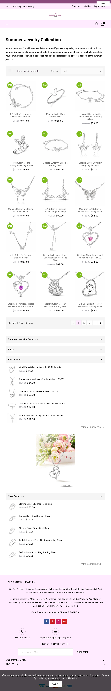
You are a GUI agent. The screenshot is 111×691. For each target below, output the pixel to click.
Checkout (76, 6)
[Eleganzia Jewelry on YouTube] (64, 620)
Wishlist (87, 6)
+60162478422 (22, 637)
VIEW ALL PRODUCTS (92, 427)
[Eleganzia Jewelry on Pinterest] (52, 620)
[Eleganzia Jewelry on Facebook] (46, 620)
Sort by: (55, 71)
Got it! (55, 684)
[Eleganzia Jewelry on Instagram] (59, 620)
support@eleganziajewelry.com (55, 637)
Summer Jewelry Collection (23, 339)
